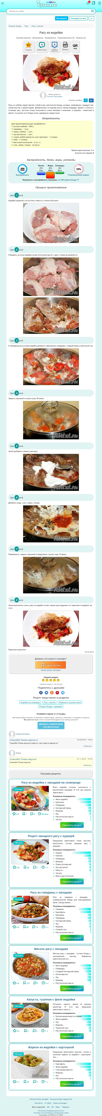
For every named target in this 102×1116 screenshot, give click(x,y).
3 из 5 (51, 680)
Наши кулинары (60, 1103)
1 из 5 (43, 680)
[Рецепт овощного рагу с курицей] (30, 851)
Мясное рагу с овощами (51, 949)
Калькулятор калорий (39, 1099)
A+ (91, 100)
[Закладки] (93, 3)
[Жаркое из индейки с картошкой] (30, 1064)
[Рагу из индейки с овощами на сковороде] (30, 798)
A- (85, 100)
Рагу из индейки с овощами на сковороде (51, 782)
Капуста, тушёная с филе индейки (51, 999)
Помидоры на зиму (78, 18)
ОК (52, 1107)
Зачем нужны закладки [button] (51, 670)
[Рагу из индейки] (51, 73)
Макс (58, 1107)
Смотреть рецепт (72, 825)
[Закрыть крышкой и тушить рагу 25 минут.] (51, 420)
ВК (48, 1107)
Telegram (65, 1107)
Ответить (88, 746)
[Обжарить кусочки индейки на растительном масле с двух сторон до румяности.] (51, 276)
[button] (65, 49)
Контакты (39, 1103)
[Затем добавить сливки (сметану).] (51, 472)
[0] (56, 48)
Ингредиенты (37, 37)
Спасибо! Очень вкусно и (24, 739)
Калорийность (50, 37)
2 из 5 (47, 680)
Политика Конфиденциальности (51, 1110)
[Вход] (99, 3)
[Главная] (47, 4)
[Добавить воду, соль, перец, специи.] (51, 523)
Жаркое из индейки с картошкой (51, 1047)
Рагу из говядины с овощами (51, 892)
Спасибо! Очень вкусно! (23, 759)
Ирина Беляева (22, 734)
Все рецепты (62, 18)
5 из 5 (58, 680)
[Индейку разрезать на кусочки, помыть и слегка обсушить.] (51, 223)
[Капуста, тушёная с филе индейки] (30, 1015)
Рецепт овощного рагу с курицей (51, 836)
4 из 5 (55, 680)
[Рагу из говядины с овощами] (30, 909)
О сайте (48, 1103)
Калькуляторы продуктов (61, 1099)
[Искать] (93, 11)
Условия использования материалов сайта (51, 1112)
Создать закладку (53, 665)
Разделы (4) (81, 37)
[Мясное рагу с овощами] (30, 965)
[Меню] (2, 3)
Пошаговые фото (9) (66, 37)
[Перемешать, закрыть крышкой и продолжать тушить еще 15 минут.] (51, 575)
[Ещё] (91, 18)
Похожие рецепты (23, 37)
